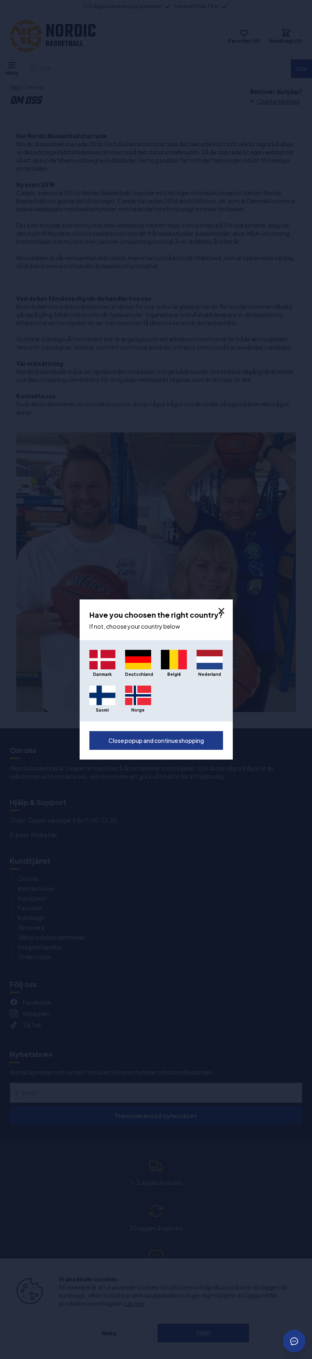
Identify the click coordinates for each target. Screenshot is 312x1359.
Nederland (209, 674)
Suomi (102, 710)
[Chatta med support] (294, 1341)
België (174, 674)
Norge (138, 710)
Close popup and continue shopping (156, 740)
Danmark (102, 674)
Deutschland (138, 674)
